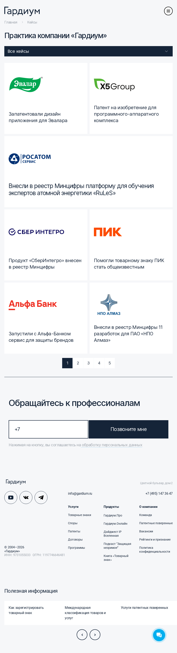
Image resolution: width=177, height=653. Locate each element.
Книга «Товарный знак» (116, 557)
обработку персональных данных (111, 445)
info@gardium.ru (80, 493)
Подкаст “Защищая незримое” (117, 545)
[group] (32, 613)
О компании (148, 507)
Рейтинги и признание (155, 539)
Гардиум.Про (113, 515)
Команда (145, 515)
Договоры (75, 539)
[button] (82, 634)
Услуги (73, 507)
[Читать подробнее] (45, 98)
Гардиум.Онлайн (115, 523)
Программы (76, 547)
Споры (72, 523)
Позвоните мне (129, 429)
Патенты (74, 531)
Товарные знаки (79, 515)
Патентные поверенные (156, 523)
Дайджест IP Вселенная (113, 533)
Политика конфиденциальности (154, 549)
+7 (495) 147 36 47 (159, 493)
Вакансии (146, 531)
